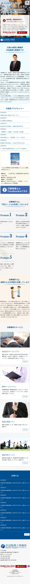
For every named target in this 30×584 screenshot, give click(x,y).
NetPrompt (15, 576)
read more (27, 534)
